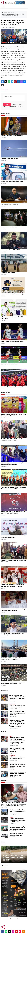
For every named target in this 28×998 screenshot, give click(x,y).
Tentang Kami (19, 977)
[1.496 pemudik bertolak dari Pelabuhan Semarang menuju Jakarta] (14, 217)
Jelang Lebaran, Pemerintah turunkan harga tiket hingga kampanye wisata (12, 134)
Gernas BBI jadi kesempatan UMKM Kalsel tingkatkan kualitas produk (13, 414)
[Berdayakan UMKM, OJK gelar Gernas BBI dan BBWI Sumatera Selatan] (14, 502)
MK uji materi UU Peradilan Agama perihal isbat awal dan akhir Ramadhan (17, 811)
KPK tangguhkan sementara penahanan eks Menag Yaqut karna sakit (13, 634)
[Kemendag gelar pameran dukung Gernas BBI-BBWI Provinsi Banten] (14, 453)
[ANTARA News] (7, 2)
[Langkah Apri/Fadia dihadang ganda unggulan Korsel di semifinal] (14, 354)
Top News (4, 780)
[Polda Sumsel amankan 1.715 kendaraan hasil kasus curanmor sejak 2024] (14, 672)
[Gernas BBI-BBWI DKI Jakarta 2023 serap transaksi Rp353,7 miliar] (14, 526)
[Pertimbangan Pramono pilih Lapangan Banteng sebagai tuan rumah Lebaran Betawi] (4, 828)
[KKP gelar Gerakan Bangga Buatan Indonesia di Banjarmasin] (14, 429)
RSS (16, 985)
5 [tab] (18, 864)
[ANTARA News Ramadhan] (9, 926)
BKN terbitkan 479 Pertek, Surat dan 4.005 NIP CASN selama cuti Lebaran (14, 203)
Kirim (7, 104)
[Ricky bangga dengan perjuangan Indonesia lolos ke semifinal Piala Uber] (14, 377)
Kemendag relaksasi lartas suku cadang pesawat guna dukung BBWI (13, 157)
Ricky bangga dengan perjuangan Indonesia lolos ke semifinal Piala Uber (12, 386)
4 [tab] (16, 864)
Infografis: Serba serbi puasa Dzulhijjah (13, 294)
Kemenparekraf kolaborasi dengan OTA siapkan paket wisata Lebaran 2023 (13, 180)
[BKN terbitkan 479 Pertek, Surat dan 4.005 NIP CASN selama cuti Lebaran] (14, 194)
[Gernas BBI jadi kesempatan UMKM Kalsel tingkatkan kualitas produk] (14, 404)
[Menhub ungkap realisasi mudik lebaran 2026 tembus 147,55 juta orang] (4, 819)
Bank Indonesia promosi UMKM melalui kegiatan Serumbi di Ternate (13, 14)
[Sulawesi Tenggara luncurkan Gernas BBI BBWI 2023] (14, 550)
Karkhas (3, 958)
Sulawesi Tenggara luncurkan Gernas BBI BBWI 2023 (13, 561)
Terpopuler (4, 690)
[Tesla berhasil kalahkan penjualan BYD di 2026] (4, 835)
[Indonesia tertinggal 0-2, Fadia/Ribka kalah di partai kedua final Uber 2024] (14, 331)
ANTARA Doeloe (5, 969)
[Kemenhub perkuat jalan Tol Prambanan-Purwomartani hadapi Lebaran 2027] (4, 774)
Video (12, 12)
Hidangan (18, 941)
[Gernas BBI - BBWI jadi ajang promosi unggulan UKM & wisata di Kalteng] (14, 575)
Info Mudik (18, 944)
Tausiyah (17, 949)
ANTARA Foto (19, 987)
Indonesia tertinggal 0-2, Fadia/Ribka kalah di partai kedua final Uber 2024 (12, 340)
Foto (10, 718)
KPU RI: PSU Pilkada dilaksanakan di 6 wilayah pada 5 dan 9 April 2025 (12, 248)
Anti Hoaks (4, 961)
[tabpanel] (14, 854)
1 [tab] (9, 864)
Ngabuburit (18, 939)
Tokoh (17, 947)
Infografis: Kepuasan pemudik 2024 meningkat (12, 317)
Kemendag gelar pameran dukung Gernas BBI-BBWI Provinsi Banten (14, 463)
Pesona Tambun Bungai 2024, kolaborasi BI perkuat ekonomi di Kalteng (13, 487)
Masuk (17, 964)
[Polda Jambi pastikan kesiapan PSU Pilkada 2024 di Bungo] (14, 263)
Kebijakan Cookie (20, 974)
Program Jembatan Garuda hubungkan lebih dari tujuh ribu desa (13, 857)
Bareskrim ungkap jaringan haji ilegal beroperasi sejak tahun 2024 (12, 658)
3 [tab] (14, 864)
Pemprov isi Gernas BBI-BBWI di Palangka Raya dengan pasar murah (13, 609)
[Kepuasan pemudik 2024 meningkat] (14, 307)
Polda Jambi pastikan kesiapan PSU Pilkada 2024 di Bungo (12, 271)
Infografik (12, 704)
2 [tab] (12, 864)
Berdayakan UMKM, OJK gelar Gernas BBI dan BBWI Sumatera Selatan (13, 512)
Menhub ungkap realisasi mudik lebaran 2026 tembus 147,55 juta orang (17, 820)
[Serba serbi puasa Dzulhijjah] (13, 285)
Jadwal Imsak (19, 954)
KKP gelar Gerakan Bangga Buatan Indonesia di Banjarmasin (11, 439)
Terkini (3, 732)
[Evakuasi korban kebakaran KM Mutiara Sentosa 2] (4, 706)
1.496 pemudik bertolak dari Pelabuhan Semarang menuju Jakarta (13, 226)
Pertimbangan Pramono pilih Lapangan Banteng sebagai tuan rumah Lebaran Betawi (17, 827)
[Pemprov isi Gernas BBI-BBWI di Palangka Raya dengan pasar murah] (14, 599)
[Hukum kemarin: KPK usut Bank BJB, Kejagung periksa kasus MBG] (4, 713)
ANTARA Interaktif (6, 964)
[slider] (4, 42)
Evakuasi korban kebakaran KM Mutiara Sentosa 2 (13, 913)
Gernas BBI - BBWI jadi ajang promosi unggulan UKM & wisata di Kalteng (12, 585)
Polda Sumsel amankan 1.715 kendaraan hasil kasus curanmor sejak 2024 (13, 682)
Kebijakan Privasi (20, 971)
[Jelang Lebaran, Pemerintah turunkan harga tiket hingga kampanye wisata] (14, 126)
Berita (17, 936)
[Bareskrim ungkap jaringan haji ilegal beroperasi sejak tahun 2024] (14, 648)
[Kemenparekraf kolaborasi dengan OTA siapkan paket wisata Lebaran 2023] (14, 171)
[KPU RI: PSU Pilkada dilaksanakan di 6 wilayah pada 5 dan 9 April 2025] (14, 240)
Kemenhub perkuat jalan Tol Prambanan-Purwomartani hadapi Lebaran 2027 (17, 773)
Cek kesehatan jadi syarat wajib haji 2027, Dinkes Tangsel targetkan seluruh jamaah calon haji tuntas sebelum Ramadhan (17, 723)
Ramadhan (6, 12)
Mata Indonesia (5, 966)
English (17, 952)
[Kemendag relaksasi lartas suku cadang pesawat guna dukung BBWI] (14, 148)
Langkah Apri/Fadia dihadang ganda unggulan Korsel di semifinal (12, 363)
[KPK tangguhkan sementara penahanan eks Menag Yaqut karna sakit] (14, 623)
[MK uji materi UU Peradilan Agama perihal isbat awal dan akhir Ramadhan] (4, 812)
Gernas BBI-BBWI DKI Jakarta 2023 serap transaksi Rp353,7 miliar (13, 536)
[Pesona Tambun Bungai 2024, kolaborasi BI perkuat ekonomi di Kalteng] (14, 477)
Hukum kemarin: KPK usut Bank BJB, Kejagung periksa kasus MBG (17, 713)
